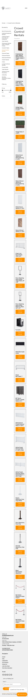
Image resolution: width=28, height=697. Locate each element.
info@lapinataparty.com (8, 635)
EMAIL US (4, 634)
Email (4, 681)
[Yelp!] (11, 675)
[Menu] (26, 8)
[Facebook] (3, 675)
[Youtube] (9, 675)
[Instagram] (5, 675)
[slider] (2, 90)
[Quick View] (20, 46)
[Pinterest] (7, 675)
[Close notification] (26, 688)
